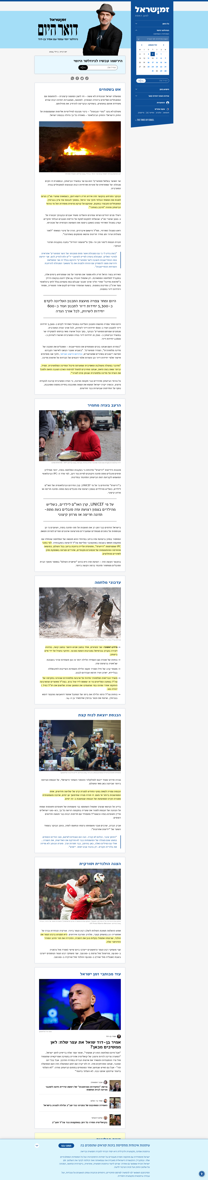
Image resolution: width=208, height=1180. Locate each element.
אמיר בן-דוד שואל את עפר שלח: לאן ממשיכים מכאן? (85, 1044)
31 (153, 71)
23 (157, 67)
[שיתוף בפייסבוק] (77, 78)
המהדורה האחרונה (161, 34)
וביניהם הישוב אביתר (71, 354)
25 (148, 67)
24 (153, 67)
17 (153, 62)
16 (157, 62)
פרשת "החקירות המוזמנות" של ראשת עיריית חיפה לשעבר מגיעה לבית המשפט (76, 1088)
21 (165, 67)
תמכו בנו (66, 1145)
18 (148, 62)
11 (148, 58)
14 (165, 62)
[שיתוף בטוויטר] (82, 78)
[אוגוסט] (140, 45)
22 (161, 67)
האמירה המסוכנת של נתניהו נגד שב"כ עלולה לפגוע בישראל (75, 1105)
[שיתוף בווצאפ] (73, 78)
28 (165, 71)
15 (161, 62)
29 (161, 71)
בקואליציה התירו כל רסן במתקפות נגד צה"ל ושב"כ (79, 1122)
